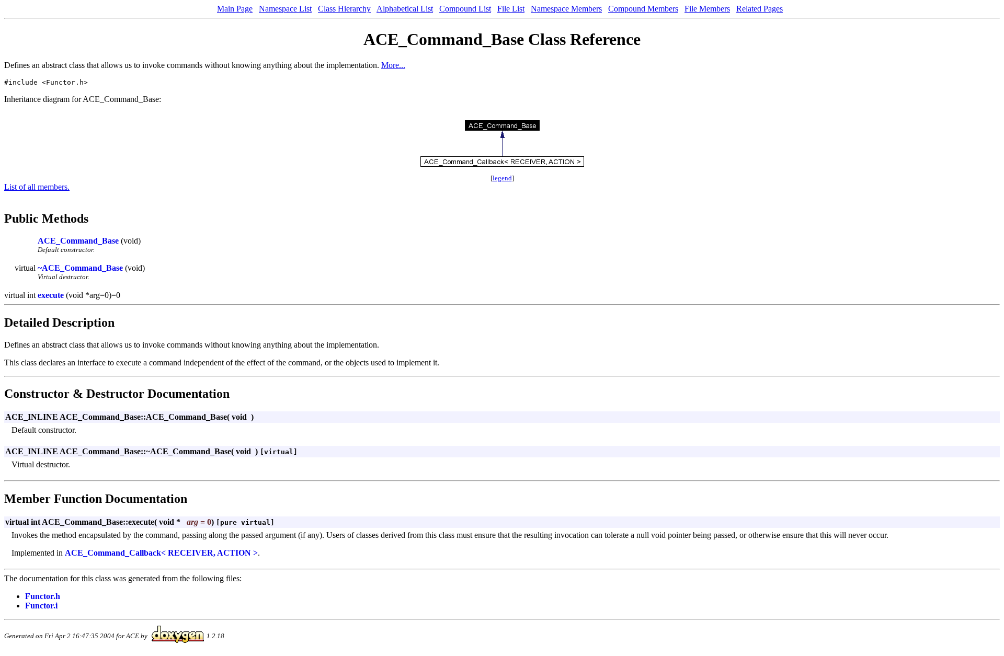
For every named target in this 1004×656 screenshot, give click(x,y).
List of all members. (37, 186)
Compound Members (643, 8)
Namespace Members (566, 8)
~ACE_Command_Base (80, 267)
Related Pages (759, 8)
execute (51, 295)
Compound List (465, 8)
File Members (707, 8)
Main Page (235, 8)
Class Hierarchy (344, 8)
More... (393, 65)
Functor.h (42, 596)
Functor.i (41, 605)
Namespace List (285, 8)
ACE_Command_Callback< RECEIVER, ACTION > (161, 552)
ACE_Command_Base (78, 240)
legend (502, 178)
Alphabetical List (404, 8)
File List (510, 8)
